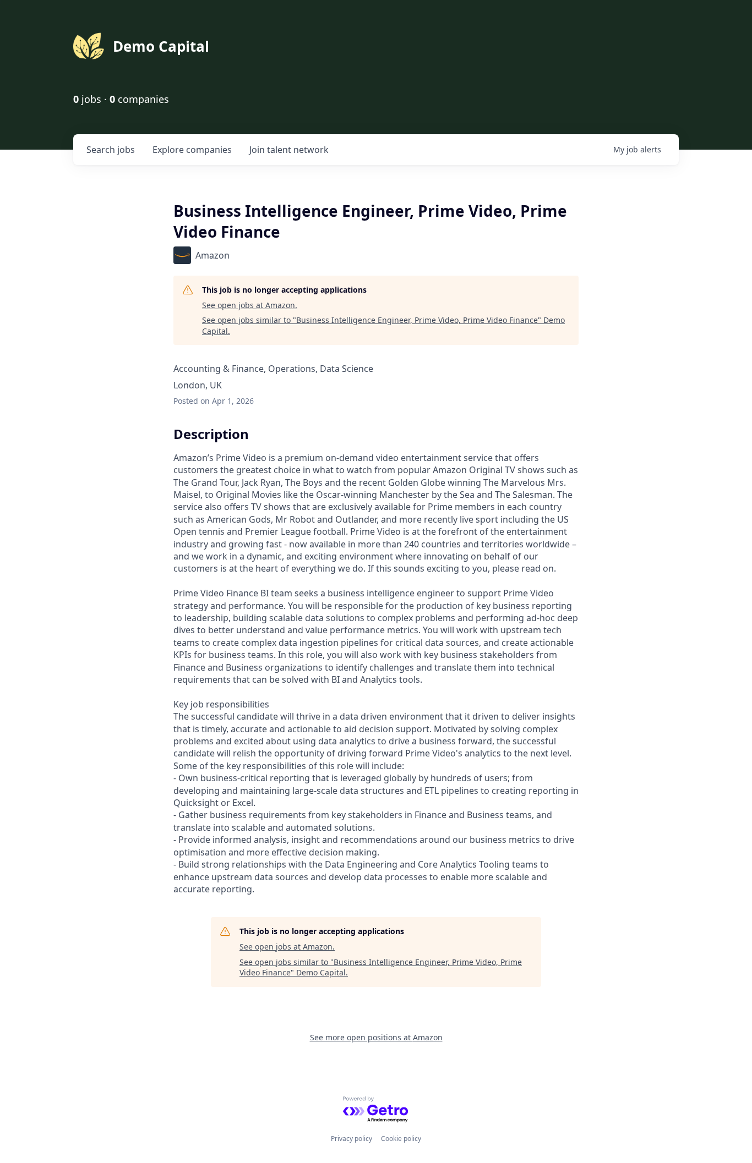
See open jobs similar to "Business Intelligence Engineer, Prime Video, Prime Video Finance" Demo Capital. (383, 325)
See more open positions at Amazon (376, 1037)
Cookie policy (401, 1138)
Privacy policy (351, 1138)
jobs (110, 150)
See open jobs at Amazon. (249, 305)
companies (192, 150)
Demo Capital (161, 46)
